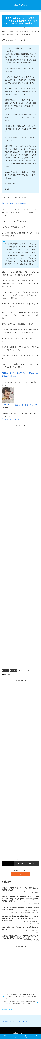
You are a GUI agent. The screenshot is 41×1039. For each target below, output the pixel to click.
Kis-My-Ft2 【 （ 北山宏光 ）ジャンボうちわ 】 (18, 405)
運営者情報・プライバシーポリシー (12, 1021)
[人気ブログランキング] (6, 675)
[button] (20, 863)
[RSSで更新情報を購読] (20, 874)
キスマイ (6, 670)
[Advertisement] (20, 458)
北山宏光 (14, 670)
